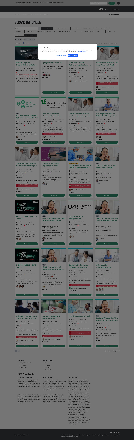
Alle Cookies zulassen (72, 55)
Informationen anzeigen (61, 55)
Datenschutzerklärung (82, 51)
